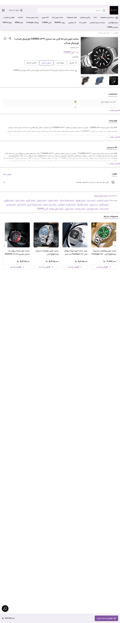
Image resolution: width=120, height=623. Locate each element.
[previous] (115, 246)
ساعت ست (91, 200)
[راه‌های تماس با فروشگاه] (5, 608)
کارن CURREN (69, 52)
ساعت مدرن (11, 204)
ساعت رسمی (42, 200)
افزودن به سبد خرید (105, 618)
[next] (4, 246)
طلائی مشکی (31, 63)
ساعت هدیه (70, 204)
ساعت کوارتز (104, 204)
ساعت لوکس (9, 200)
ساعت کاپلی (31, 200)
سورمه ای (60, 63)
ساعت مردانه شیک (67, 200)
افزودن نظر (7, 174)
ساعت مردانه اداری (35, 204)
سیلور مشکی (47, 63)
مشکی (71, 63)
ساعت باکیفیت (103, 200)
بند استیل (94, 204)
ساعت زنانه (104, 209)
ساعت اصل (21, 204)
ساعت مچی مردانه (104, 33)
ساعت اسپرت (53, 200)
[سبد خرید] (3, 10)
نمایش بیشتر (115, 110)
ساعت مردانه (80, 209)
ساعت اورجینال (93, 209)
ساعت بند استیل (50, 204)
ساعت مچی (69, 209)
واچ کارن (115, 33)
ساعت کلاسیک (82, 204)
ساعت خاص (20, 200)
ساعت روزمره (81, 200)
